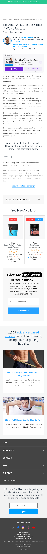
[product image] (13, 230)
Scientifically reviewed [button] (21, 44)
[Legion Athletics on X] (13, 527)
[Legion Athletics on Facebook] (18, 527)
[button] (1, 2)
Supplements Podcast (28, 19)
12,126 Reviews (13, 249)
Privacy (21, 549)
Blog (10, 19)
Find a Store (9, 481)
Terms (26, 549)
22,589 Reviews (35, 247)
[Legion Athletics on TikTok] (28, 527)
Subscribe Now (34, 2)
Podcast (16, 19)
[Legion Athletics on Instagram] (23, 527)
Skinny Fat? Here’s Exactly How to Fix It (23, 420)
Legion (17, 41)
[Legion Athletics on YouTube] (33, 527)
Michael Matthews (27, 37)
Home (5, 19)
